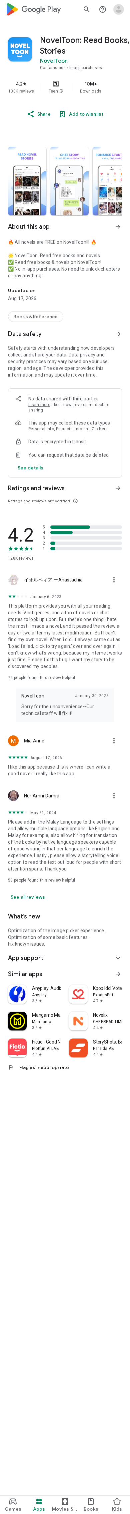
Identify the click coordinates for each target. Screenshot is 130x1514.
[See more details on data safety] (30, 468)
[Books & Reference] (35, 317)
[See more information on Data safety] (118, 334)
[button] (61, 91)
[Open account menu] (119, 9)
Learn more (39, 404)
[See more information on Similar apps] (118, 974)
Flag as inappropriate (38, 1067)
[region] (65, 87)
